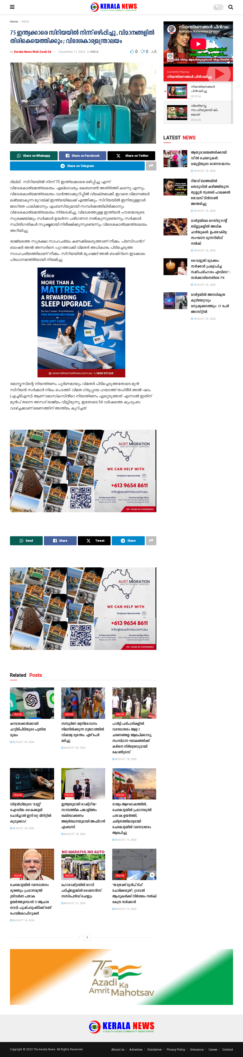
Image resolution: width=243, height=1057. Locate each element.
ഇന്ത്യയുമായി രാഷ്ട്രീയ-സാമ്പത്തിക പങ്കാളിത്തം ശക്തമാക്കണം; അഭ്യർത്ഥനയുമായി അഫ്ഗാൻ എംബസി (83, 816)
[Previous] (79, 937)
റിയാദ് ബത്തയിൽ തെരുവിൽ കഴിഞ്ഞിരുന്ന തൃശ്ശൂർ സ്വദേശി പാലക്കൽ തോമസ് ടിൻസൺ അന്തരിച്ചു (210, 193)
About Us (117, 1049)
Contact (227, 1049)
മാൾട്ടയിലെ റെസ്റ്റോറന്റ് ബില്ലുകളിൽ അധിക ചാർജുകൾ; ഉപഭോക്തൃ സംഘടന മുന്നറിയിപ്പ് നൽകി (209, 232)
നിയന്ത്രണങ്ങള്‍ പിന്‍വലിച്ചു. (189, 76)
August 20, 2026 (23, 742)
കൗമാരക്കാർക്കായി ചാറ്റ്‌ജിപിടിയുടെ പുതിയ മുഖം (28, 729)
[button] (17, 322)
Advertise (135, 1049)
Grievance (197, 1049)
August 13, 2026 (74, 903)
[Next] (87, 937)
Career (213, 1049)
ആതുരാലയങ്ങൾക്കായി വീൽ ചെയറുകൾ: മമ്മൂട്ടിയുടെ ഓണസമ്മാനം (210, 158)
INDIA (25, 21)
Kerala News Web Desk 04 (32, 52)
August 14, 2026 (23, 920)
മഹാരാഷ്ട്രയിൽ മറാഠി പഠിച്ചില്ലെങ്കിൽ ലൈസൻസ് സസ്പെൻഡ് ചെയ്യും (81, 891)
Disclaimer (154, 1049)
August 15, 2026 (125, 839)
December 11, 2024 (72, 52)
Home (14, 21)
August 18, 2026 (125, 759)
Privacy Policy (176, 1049)
